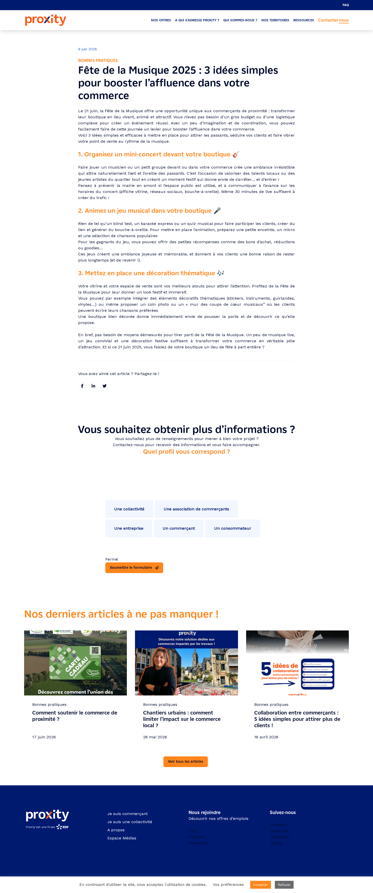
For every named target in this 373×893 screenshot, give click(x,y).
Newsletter (199, 842)
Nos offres (161, 20)
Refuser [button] (284, 885)
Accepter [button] (260, 885)
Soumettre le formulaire (131, 567)
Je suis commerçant (127, 813)
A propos (116, 829)
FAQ (346, 5)
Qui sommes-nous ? (240, 20)
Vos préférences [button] (228, 884)
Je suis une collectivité (129, 821)
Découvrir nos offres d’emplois (218, 818)
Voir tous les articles (185, 761)
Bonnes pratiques (98, 60)
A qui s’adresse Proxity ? (197, 20)
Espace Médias (121, 838)
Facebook (279, 831)
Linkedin (278, 824)
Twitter (276, 843)
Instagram (280, 837)
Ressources (303, 20)
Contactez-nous (333, 20)
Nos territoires (275, 20)
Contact (196, 836)
